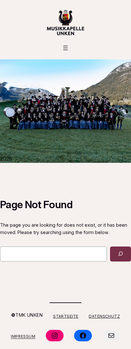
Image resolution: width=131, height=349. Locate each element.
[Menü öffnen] (65, 48)
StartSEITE (65, 316)
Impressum (23, 336)
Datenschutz (104, 316)
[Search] (120, 254)
